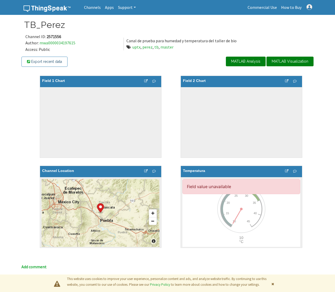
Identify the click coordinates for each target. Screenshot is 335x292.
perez (147, 47)
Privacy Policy (160, 284)
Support (125, 7)
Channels (92, 7)
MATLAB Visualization (290, 61)
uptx (136, 47)
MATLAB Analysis (245, 61)
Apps (109, 7)
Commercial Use (262, 7)
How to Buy (291, 7)
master (167, 47)
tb (156, 47)
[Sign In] (309, 6)
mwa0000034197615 (57, 42)
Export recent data (46, 61)
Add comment (34, 266)
